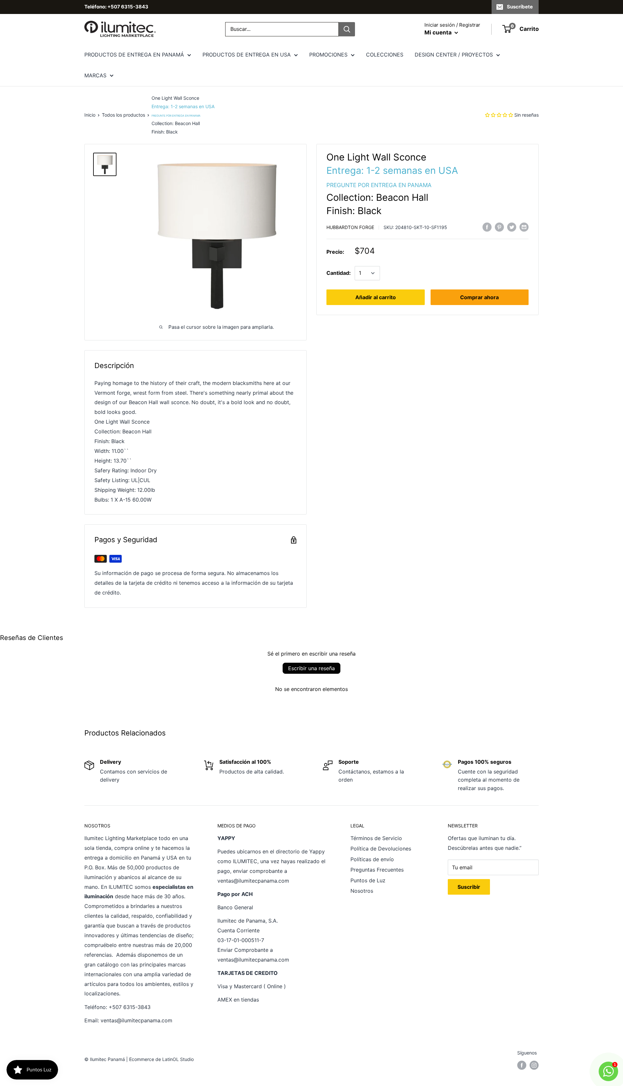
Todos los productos (123, 115)
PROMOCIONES (328, 54)
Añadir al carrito (375, 297)
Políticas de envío (372, 859)
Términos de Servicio (376, 838)
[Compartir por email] (524, 227)
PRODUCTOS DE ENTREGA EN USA (246, 54)
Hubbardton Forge (350, 227)
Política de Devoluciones (380, 848)
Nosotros (361, 891)
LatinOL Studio (178, 1059)
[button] (499, 115)
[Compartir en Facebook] (487, 227)
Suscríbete (520, 7)
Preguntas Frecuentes (377, 869)
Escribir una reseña (311, 668)
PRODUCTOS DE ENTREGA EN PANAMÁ (134, 54)
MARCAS (95, 75)
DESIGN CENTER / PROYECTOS (454, 54)
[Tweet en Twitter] (511, 227)
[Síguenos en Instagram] (534, 1065)
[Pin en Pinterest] (499, 227)
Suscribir (469, 887)
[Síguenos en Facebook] (521, 1065)
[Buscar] (347, 29)
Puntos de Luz (367, 880)
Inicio (89, 115)
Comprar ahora (479, 297)
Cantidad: (338, 273)
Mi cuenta (438, 32)
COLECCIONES (384, 54)
